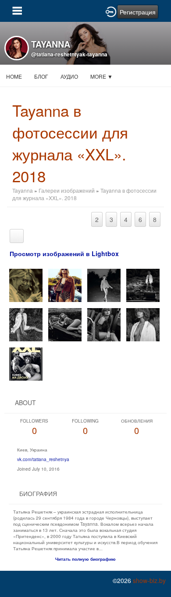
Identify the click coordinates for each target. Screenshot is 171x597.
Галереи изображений (67, 190)
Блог (41, 76)
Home (14, 76)
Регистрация (138, 11)
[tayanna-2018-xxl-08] (26, 363)
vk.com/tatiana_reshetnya (43, 459)
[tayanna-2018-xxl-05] (65, 323)
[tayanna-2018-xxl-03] (143, 284)
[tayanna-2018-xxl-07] (143, 323)
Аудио (69, 76)
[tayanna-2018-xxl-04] (26, 323)
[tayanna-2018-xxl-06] (104, 323)
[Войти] (111, 11)
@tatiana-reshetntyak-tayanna (69, 54)
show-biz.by (149, 580)
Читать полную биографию (85, 559)
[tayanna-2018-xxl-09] (26, 284)
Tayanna (22, 190)
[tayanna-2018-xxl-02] (104, 284)
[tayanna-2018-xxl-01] (65, 284)
